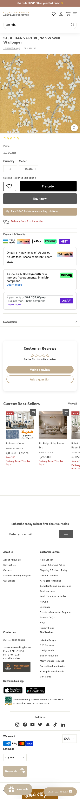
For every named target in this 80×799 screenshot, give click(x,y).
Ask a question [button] (40, 379)
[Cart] (68, 13)
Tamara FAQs (47, 617)
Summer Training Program (17, 575)
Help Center (46, 560)
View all (72, 404)
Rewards (11, 771)
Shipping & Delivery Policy (53, 570)
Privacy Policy (47, 628)
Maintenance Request (52, 661)
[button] (11, 138)
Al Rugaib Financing (50, 581)
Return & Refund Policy (52, 565)
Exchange (45, 607)
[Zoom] (74, 127)
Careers (7, 570)
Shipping (7, 178)
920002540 (18, 640)
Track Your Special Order (53, 596)
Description (10, 321)
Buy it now (40, 198)
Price (6, 146)
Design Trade (47, 650)
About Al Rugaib (12, 560)
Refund (44, 602)
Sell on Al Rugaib (49, 656)
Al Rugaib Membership (52, 671)
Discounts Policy (49, 575)
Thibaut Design (11, 48)
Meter (23, 161)
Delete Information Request (55, 612)
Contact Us (9, 565)
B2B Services (47, 645)
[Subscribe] (66, 534)
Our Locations (47, 591)
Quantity (8, 161)
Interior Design (48, 640)
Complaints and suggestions (55, 586)
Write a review (40, 369)
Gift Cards (45, 677)
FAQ (42, 622)
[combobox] (40, 25)
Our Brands (9, 581)
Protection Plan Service (52, 666)
